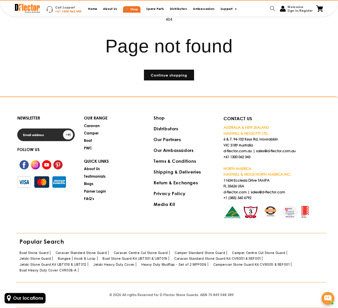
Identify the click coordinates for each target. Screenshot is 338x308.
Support (229, 9)
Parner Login (95, 191)
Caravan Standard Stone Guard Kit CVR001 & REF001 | (218, 258)
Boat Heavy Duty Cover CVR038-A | (49, 270)
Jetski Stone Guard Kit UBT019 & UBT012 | (54, 264)
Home (92, 9)
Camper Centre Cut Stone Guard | (260, 253)
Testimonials (95, 176)
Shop (159, 117)
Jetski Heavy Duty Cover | (115, 264)
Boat (88, 140)
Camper (91, 133)
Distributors (178, 9)
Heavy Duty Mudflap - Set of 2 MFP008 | (175, 264)
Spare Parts (155, 9)
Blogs (88, 183)
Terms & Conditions (175, 161)
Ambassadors (204, 9)
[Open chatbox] (327, 298)
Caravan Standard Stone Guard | (82, 253)
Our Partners (167, 139)
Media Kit (164, 204)
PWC (88, 148)
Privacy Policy (169, 193)
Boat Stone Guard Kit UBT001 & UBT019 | (136, 258)
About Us (110, 9)
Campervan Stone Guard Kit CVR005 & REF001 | (252, 264)
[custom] (24, 165)
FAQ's (89, 198)
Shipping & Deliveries (177, 171)
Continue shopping (169, 75)
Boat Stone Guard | (35, 253)
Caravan (92, 125)
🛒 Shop (131, 9)
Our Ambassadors (173, 150)
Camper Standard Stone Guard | (201, 253)
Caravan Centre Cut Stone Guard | (142, 253)
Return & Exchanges (176, 182)
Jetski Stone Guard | (36, 258)
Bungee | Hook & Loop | (78, 258)
